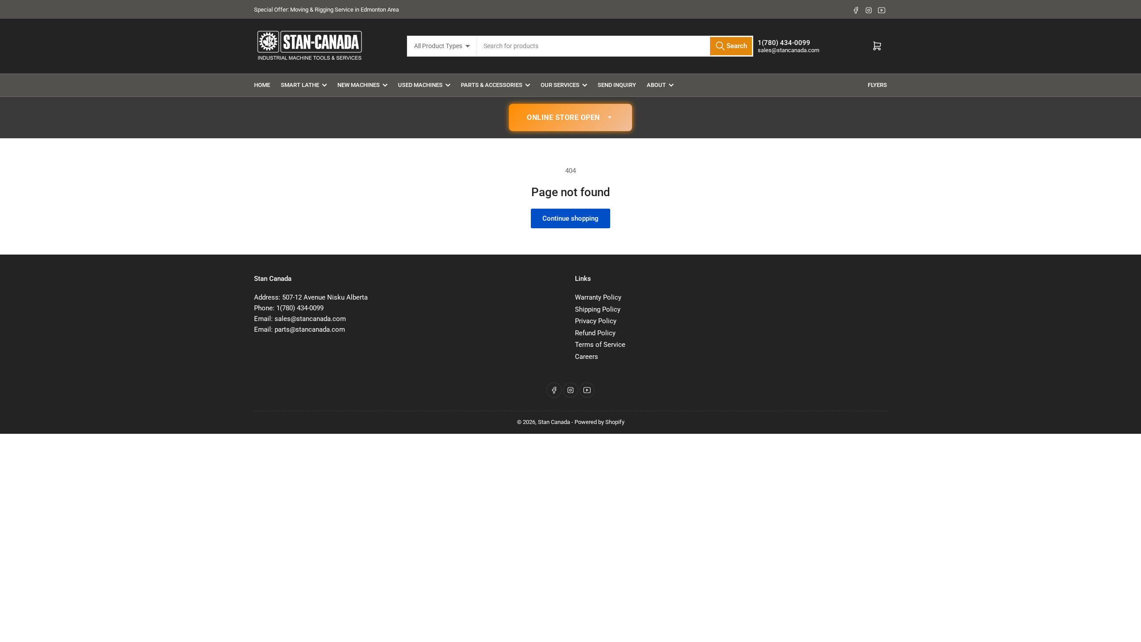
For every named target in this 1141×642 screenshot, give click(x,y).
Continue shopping (570, 218)
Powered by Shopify (599, 422)
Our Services (560, 85)
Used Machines (420, 85)
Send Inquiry (617, 85)
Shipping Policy (597, 309)
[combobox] (615, 46)
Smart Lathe (300, 85)
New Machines (358, 85)
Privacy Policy (595, 321)
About (656, 85)
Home (262, 85)
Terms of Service (600, 345)
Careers (586, 357)
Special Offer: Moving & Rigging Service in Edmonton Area (326, 9)
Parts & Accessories (491, 85)
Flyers (877, 85)
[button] (570, 118)
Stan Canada (554, 422)
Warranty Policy (598, 297)
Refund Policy (595, 333)
